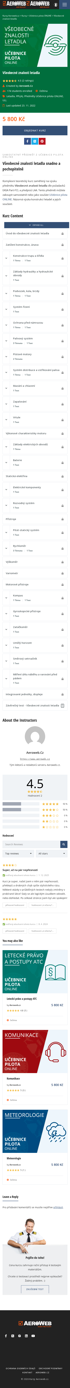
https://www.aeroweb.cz (35, 759)
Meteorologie (14, 1158)
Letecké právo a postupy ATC (22, 999)
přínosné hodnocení (14, 905)
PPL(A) (19, 96)
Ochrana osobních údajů (20, 1368)
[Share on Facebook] (27, 141)
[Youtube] (33, 1335)
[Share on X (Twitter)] (34, 141)
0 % (65, 815)
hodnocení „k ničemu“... (43, 905)
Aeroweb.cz (15, 1005)
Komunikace (13, 1078)
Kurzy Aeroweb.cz (38, 1379)
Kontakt (27, 1372)
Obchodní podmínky (51, 1368)
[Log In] (55, 4)
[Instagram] (19, 1335)
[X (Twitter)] (12, 1335)
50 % (65, 803)
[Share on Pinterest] (42, 141)
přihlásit (58, 1207)
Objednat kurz (35, 130)
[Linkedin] (26, 1335)
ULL (5, 100)
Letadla (10, 96)
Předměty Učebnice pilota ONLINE (43, 96)
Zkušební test (35, 1289)
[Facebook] (6, 1335)
